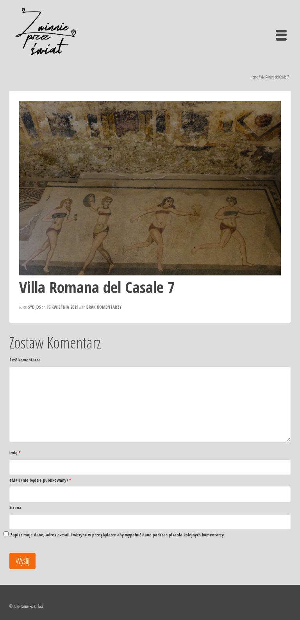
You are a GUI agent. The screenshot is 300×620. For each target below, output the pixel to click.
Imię (14, 453)
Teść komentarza (25, 360)
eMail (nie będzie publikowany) (40, 480)
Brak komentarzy (103, 307)
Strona (15, 507)
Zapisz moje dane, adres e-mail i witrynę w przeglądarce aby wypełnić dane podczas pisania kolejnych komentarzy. (117, 535)
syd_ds (34, 307)
